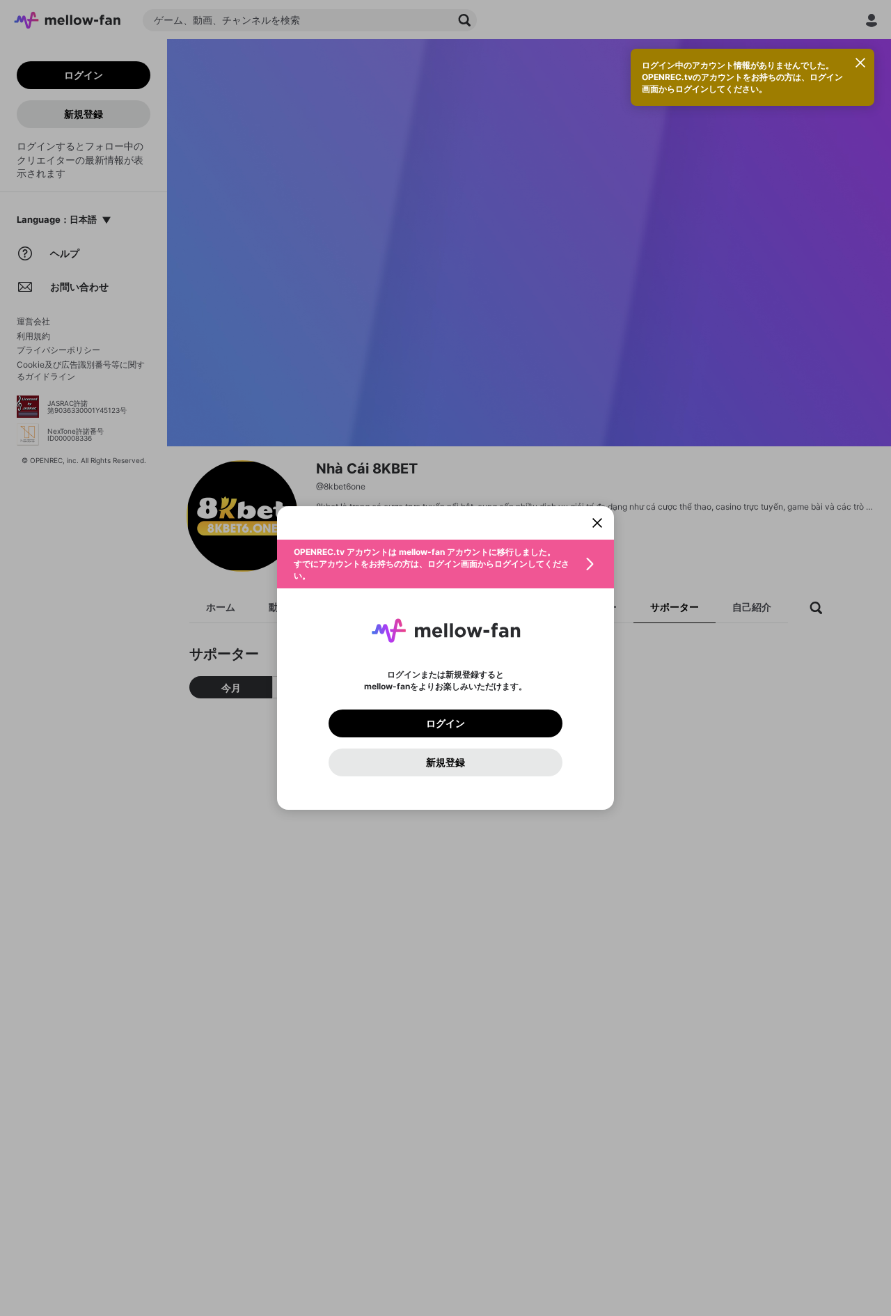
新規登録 (445, 762)
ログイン (445, 723)
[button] (445, 564)
